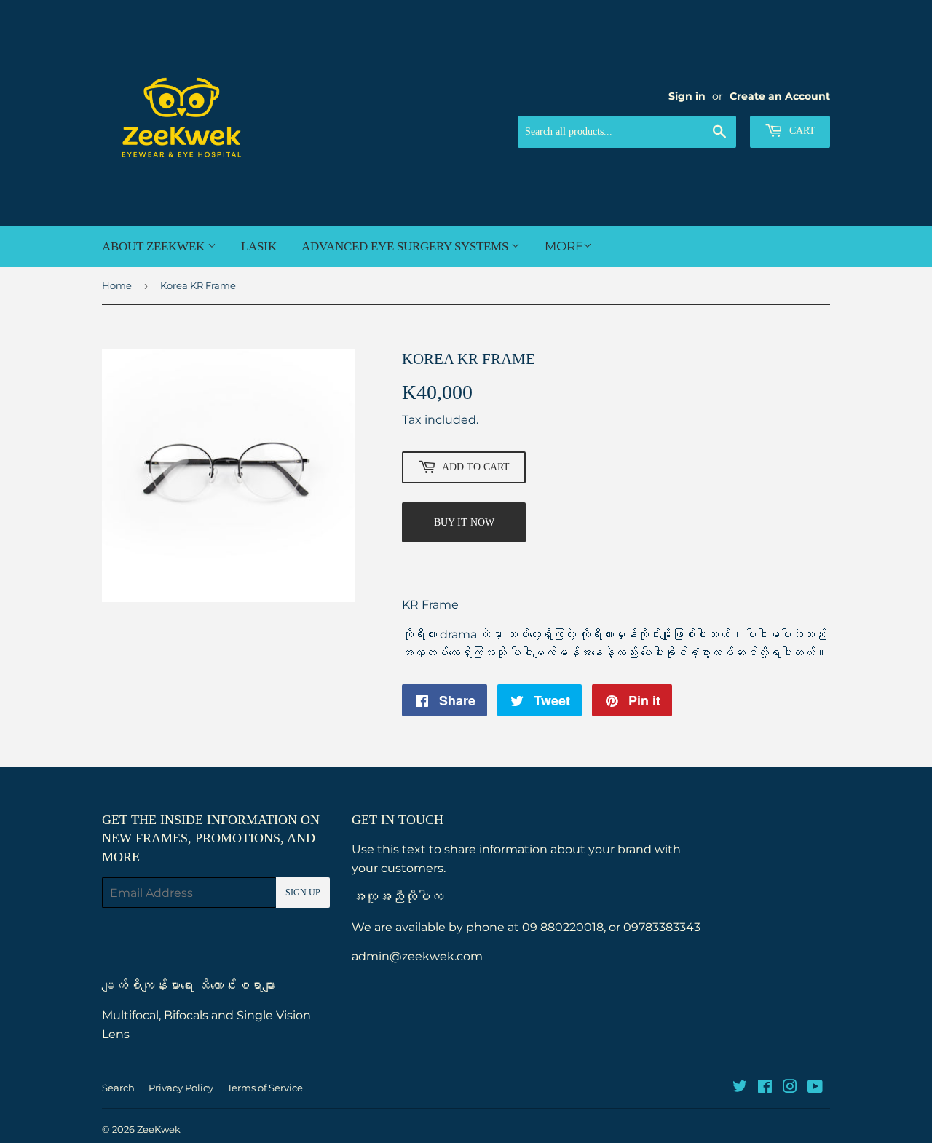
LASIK (259, 246)
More (564, 246)
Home (117, 285)
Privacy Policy (181, 1087)
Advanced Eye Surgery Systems (406, 246)
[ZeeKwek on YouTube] (815, 1088)
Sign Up (302, 892)
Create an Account (780, 96)
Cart (801, 130)
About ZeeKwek (155, 246)
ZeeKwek (159, 1129)
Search (118, 1087)
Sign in (687, 96)
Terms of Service (265, 1087)
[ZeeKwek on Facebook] (765, 1088)
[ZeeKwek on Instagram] (790, 1088)
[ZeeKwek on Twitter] (739, 1088)
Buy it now (464, 522)
